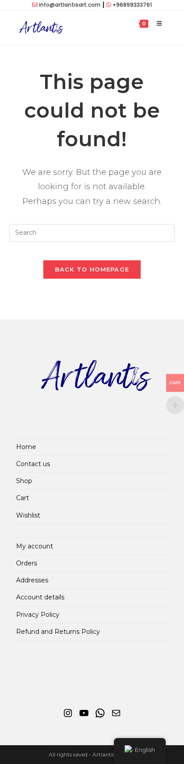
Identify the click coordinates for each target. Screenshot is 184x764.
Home (26, 447)
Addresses (32, 580)
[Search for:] (169, 23)
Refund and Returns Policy (58, 632)
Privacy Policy (37, 615)
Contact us (33, 464)
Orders (26, 563)
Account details (40, 597)
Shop (24, 481)
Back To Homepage (92, 269)
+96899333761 (132, 4)
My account (34, 546)
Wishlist (28, 515)
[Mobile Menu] (156, 23)
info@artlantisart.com (69, 4)
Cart (22, 498)
